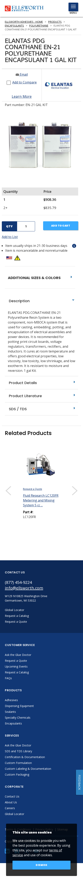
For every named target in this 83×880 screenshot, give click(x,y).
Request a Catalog (17, 672)
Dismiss (41, 865)
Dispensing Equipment (19, 706)
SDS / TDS (17, 408)
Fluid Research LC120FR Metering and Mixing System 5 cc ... (40, 500)
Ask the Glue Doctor (18, 655)
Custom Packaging (17, 774)
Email (23, 74)
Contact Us (12, 796)
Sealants (10, 712)
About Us (11, 802)
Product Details (22, 382)
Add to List (10, 237)
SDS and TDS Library (18, 751)
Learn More (22, 96)
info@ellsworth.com (24, 588)
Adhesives (11, 700)
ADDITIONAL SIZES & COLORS (34, 277)
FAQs (8, 678)
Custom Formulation (18, 763)
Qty (9, 226)
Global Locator (14, 814)
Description (19, 300)
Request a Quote (32, 489)
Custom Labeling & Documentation (28, 769)
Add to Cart (60, 225)
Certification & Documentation (25, 757)
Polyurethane (38, 25)
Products (55, 22)
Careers (10, 808)
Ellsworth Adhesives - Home (24, 22)
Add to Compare (24, 82)
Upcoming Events (16, 666)
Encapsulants (14, 25)
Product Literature (25, 395)
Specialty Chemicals (17, 717)
